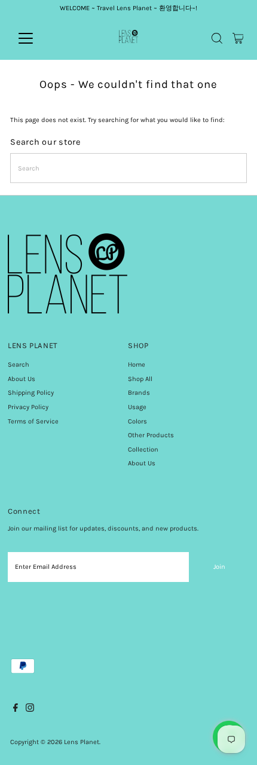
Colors (137, 421)
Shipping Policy (31, 393)
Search (18, 364)
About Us (21, 379)
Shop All (140, 379)
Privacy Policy (28, 407)
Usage (137, 407)
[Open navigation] (38, 38)
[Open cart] (238, 38)
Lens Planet (81, 742)
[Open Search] (217, 38)
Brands (139, 393)
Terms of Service (33, 421)
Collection (143, 449)
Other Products (151, 435)
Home (136, 364)
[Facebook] (15, 710)
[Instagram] (30, 710)
